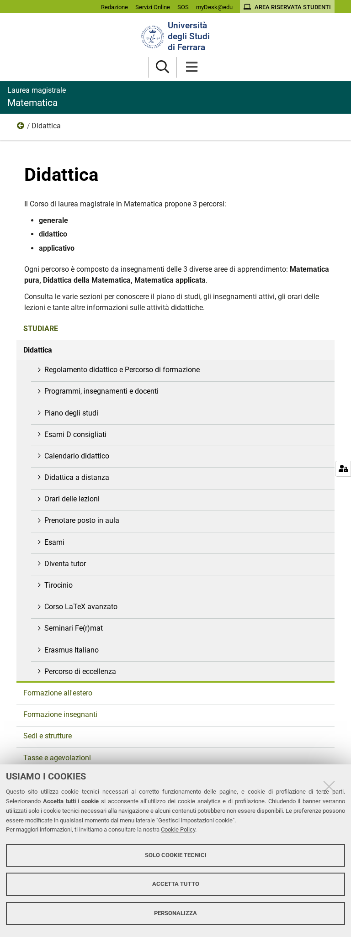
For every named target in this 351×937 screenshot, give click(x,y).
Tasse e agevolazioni (57, 757)
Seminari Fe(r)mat (73, 628)
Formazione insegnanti (60, 714)
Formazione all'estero (57, 693)
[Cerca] (162, 67)
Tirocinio (58, 585)
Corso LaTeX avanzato (80, 606)
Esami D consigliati (75, 434)
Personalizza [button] (175, 913)
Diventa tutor (65, 563)
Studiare (21, 127)
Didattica (37, 350)
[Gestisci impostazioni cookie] (343, 469)
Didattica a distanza (76, 477)
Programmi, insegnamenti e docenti (101, 391)
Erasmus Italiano (71, 650)
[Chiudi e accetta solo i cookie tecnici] (329, 786)
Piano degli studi (71, 413)
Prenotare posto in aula (81, 520)
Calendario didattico (76, 456)
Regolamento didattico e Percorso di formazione (122, 369)
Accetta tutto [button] (175, 883)
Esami (54, 542)
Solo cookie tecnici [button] (176, 855)
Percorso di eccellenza (80, 671)
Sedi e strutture (47, 736)
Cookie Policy (178, 829)
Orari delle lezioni (72, 499)
